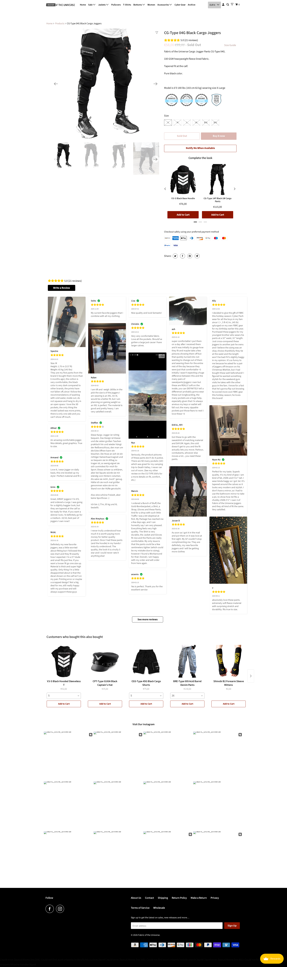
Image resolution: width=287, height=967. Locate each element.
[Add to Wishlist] (157, 33)
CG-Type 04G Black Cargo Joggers (192, 33)
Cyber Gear (180, 4)
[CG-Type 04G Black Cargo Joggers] (105, 84)
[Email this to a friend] (197, 255)
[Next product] (250, 676)
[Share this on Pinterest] (189, 255)
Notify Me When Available (200, 148)
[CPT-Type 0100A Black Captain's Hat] (105, 661)
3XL (215, 122)
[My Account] (223, 5)
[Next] (155, 83)
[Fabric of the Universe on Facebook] (50, 909)
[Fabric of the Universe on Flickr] (67, 909)
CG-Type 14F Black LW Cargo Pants (218, 200)
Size (166, 116)
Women (151, 4)
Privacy (215, 898)
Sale (90, 4)
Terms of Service (140, 908)
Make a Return (199, 898)
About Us (136, 898)
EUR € (212, 5)
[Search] (228, 5)
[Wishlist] (232, 4)
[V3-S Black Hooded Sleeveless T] (64, 661)
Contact (149, 898)
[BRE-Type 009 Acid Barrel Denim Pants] (187, 661)
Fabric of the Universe (149, 935)
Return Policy (179, 898)
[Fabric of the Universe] (60, 4)
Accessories (163, 4)
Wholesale (159, 908)
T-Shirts (127, 4)
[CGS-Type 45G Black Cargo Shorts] (146, 661)
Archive (191, 4)
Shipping (163, 898)
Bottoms (138, 4)
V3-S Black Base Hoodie (183, 198)
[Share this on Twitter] (175, 255)
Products (59, 23)
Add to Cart (64, 704)
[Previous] (55, 83)
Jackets (102, 4)
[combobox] (64, 696)
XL (196, 122)
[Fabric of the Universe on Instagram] (61, 909)
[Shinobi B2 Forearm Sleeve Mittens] (228, 661)
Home (83, 4)
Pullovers (116, 4)
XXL (206, 122)
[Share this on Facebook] (182, 255)
